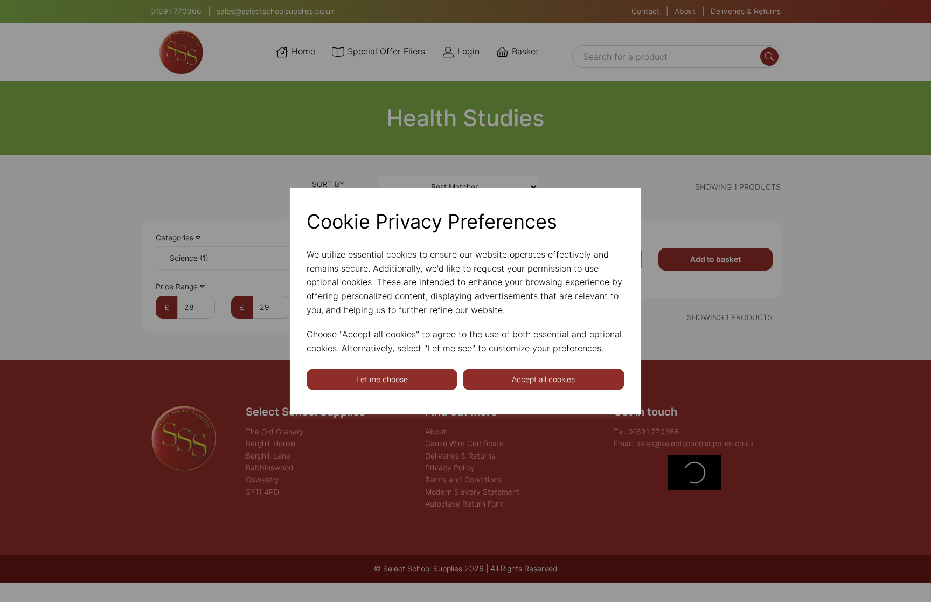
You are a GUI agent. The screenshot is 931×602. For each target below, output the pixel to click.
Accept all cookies (543, 379)
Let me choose (382, 379)
